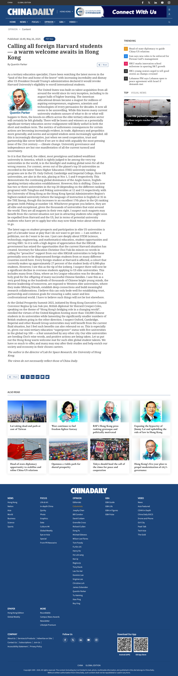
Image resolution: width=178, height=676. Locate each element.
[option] (147, 112)
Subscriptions (25, 642)
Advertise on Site (44, 638)
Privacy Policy (36, 646)
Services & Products (26, 638)
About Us (12, 638)
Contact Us (12, 642)
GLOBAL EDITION (24, 2)
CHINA (10, 2)
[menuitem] (65, 11)
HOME (13, 22)
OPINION (13, 29)
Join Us (37, 642)
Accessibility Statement (18, 646)
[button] (127, 123)
